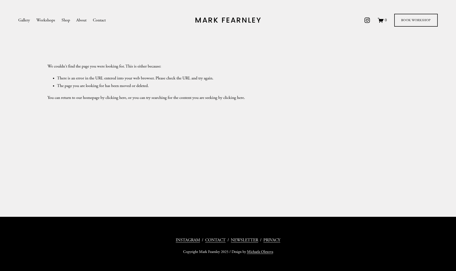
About (81, 20)
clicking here (115, 97)
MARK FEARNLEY (228, 20)
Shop (66, 20)
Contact (99, 20)
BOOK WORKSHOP (416, 20)
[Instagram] (367, 20)
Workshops (45, 20)
